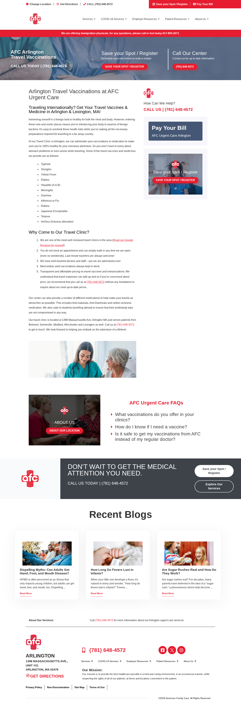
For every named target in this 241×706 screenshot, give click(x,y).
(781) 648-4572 (54, 66)
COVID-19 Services (112, 19)
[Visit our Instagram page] (181, 650)
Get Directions (69, 4)
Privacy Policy (34, 687)
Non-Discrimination (58, 687)
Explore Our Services (214, 486)
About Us (200, 19)
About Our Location (64, 430)
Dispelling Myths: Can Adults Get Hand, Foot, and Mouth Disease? (44, 571)
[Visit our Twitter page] (172, 650)
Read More (26, 593)
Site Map (79, 687)
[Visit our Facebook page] (163, 650)
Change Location (40, 4)
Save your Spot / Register (171, 4)
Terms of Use (97, 687)
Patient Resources (176, 19)
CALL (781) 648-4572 (100, 4)
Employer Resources (144, 19)
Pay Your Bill (204, 4)
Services (87, 19)
